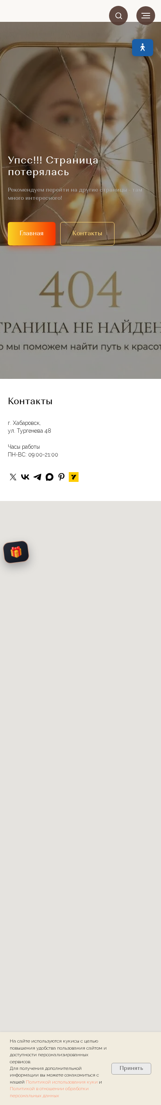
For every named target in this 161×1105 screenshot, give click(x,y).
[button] (118, 15)
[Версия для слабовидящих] (142, 47)
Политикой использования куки (62, 1082)
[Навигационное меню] (145, 15)
